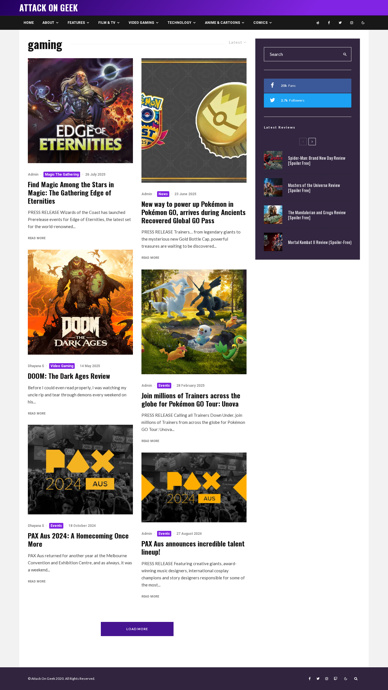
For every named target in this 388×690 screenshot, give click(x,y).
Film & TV (106, 23)
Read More (36, 238)
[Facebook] (329, 23)
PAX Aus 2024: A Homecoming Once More (78, 539)
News (163, 194)
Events (56, 526)
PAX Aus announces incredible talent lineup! (193, 547)
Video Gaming (141, 23)
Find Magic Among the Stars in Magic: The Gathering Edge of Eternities (71, 192)
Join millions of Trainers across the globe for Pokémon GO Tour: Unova (190, 399)
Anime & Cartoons (222, 23)
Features (76, 23)
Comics (260, 23)
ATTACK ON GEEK (48, 7)
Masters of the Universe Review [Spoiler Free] (314, 187)
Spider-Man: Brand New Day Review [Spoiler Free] (316, 160)
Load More (137, 629)
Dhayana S (36, 366)
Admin (33, 174)
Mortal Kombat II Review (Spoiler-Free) (319, 242)
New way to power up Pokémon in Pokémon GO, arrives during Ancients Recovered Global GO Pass (193, 212)
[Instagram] (351, 23)
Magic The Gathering (62, 174)
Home (29, 23)
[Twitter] (340, 23)
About (48, 23)
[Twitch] (335, 678)
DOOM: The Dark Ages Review (69, 376)
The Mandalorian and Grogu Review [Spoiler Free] (317, 215)
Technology (179, 23)
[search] (345, 54)
